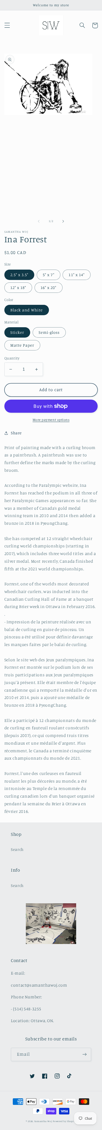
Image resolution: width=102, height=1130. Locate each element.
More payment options (51, 420)
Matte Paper (22, 345)
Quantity (11, 358)
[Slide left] (39, 221)
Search (17, 849)
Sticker (17, 332)
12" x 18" (18, 287)
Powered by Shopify (64, 1121)
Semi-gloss (49, 332)
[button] (7, 25)
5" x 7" (48, 274)
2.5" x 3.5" (19, 274)
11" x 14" (76, 274)
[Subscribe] (84, 1054)
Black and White (26, 310)
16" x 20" (48, 287)
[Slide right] (63, 221)
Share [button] (16, 432)
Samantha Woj (43, 1121)
